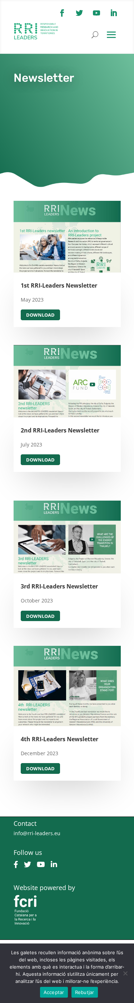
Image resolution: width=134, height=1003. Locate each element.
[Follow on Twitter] (79, 13)
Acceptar (54, 992)
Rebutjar (84, 992)
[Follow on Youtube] (96, 13)
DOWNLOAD (40, 315)
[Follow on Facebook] (62, 13)
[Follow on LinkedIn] (113, 13)
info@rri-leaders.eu (37, 833)
